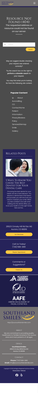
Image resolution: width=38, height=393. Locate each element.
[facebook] (17, 375)
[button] (35, 2)
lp (13, 98)
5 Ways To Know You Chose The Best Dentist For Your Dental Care (18, 184)
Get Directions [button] (19, 234)
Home (22, 107)
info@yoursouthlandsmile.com (21, 363)
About (20, 98)
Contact (15, 107)
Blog (20, 101)
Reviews (21, 117)
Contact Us (19, 270)
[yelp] (21, 375)
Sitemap (22, 124)
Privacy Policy (16, 370)
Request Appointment (19, 252)
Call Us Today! (19, 245)
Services (15, 124)
